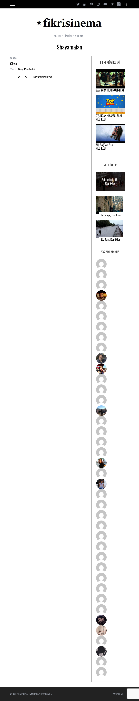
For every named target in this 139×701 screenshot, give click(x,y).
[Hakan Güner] (110, 494)
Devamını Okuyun (42, 76)
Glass (13, 63)
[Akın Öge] (110, 389)
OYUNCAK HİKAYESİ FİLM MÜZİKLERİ (109, 117)
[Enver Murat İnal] (110, 526)
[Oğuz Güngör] (110, 672)
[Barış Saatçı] (110, 599)
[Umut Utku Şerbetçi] (110, 452)
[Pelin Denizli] (110, 578)
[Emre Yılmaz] (110, 421)
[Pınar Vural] (110, 567)
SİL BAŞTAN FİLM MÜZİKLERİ (105, 146)
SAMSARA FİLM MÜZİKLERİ (110, 90)
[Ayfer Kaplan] (110, 369)
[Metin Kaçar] (110, 306)
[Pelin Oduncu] (110, 463)
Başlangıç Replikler (111, 215)
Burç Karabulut (26, 69)
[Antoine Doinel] (110, 379)
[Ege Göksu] (110, 505)
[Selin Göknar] (110, 484)
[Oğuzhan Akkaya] (110, 536)
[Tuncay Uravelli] (110, 410)
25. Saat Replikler (110, 239)
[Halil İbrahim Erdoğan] (110, 274)
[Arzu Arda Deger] (110, 327)
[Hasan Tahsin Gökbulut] (110, 609)
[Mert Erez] (110, 651)
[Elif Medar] (110, 630)
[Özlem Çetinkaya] (110, 316)
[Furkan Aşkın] (110, 431)
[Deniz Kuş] (110, 295)
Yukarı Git (118, 694)
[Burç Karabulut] (110, 348)
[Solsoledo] (110, 546)
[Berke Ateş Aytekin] (110, 473)
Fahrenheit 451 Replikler (110, 181)
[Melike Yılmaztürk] (110, 557)
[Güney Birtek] (110, 620)
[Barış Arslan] (110, 358)
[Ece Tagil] (110, 588)
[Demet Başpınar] (110, 400)
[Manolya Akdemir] (110, 641)
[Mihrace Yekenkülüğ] (110, 662)
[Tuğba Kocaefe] (110, 337)
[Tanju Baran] (110, 285)
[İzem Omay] (110, 515)
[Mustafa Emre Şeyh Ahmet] (110, 442)
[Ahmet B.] (110, 264)
